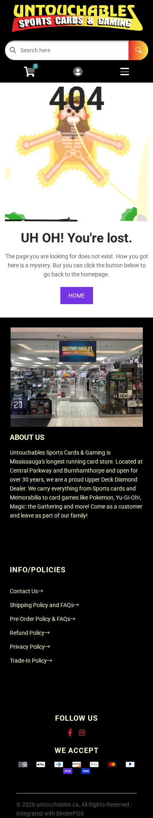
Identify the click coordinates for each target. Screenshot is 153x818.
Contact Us (24, 591)
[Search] (138, 50)
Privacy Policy (27, 646)
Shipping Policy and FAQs (42, 605)
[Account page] (77, 72)
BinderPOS (70, 813)
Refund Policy (27, 633)
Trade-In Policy (28, 660)
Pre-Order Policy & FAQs (40, 619)
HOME (77, 295)
